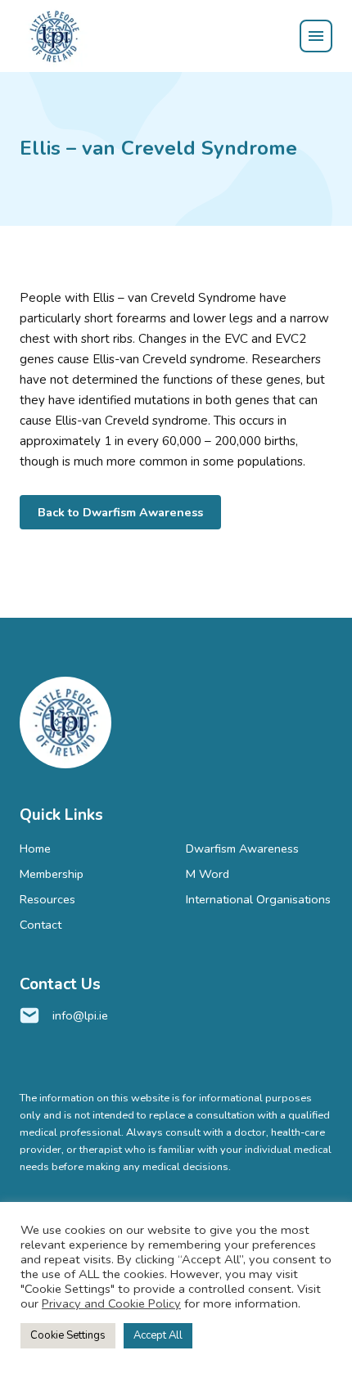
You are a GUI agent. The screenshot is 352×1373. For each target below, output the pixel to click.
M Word (207, 874)
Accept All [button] (158, 1335)
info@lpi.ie (80, 1016)
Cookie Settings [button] (68, 1335)
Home (35, 848)
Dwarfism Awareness (242, 848)
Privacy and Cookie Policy (111, 1303)
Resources (47, 899)
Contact (40, 924)
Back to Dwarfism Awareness (120, 512)
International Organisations (258, 899)
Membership (51, 874)
